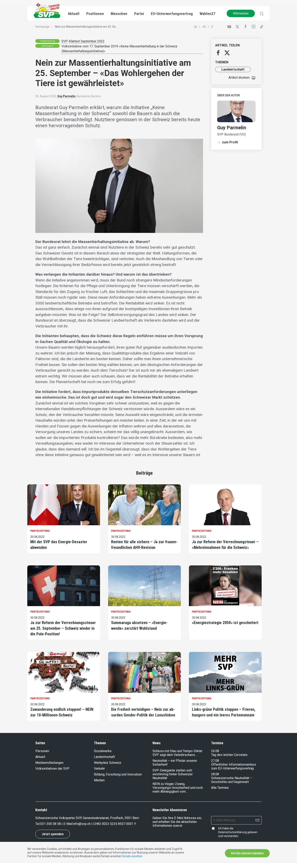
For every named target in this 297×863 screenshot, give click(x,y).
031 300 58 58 (50, 824)
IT (212, 26)
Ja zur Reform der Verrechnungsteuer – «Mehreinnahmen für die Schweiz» (225, 544)
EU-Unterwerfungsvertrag (172, 13)
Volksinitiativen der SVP (52, 768)
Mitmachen (241, 13)
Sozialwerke (103, 751)
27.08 (215, 761)
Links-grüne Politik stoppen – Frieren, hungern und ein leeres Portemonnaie (223, 712)
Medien (99, 780)
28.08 (215, 774)
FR (204, 26)
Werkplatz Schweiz (107, 763)
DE (195, 26)
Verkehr (99, 768)
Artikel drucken (239, 77)
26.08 (215, 751)
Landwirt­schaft (232, 69)
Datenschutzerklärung (232, 832)
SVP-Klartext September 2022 (82, 41)
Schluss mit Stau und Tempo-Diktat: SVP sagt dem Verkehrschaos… (178, 753)
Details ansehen (132, 856)
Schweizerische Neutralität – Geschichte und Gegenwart (231, 780)
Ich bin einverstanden (247, 853)
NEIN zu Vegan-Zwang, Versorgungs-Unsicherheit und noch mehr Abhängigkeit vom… (178, 787)
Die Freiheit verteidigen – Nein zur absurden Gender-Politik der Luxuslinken (143, 712)
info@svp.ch (82, 824)
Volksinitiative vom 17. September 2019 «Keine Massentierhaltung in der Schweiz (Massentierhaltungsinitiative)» (119, 48)
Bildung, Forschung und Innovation (118, 774)
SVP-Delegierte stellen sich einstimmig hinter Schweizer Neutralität (173, 774)
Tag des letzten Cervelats (229, 755)
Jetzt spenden (53, 834)
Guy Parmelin (66, 96)
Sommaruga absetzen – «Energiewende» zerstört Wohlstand (139, 625)
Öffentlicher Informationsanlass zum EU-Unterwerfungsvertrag (233, 766)
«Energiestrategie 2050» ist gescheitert (225, 622)
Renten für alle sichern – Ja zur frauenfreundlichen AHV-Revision (144, 544)
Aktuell (40, 757)
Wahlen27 (207, 13)
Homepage (42, 26)
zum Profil (230, 142)
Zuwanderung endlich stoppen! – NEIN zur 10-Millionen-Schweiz (61, 712)
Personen (42, 751)
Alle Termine (220, 788)
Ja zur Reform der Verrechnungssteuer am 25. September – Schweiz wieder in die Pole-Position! (63, 628)
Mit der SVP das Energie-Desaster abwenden (58, 544)
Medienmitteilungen (49, 763)
